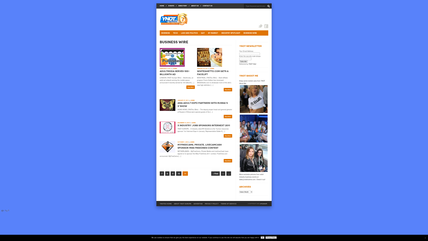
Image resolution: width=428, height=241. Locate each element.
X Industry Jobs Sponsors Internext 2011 (204, 125)
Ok (262, 237)
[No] (425, 238)
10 (179, 173)
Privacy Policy (212, 204)
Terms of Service (228, 204)
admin (175, 68)
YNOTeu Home (166, 204)
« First (215, 173)
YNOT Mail (252, 64)
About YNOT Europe (182, 204)
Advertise (198, 204)
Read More (190, 87)
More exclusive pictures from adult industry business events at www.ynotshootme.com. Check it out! (252, 177)
